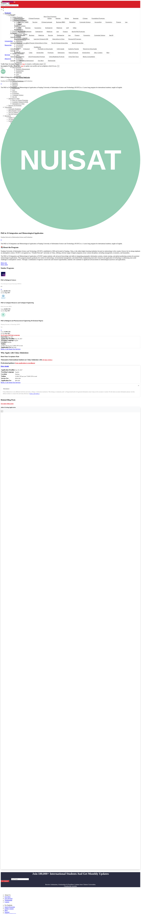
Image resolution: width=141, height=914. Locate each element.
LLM (67, 28)
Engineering (20, 71)
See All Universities (77, 43)
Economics (109, 22)
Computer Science (85, 22)
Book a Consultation (89, 56)
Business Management (23, 69)
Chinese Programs (34, 18)
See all (20, 24)
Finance (18, 76)
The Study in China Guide (45, 49)
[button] (5, 366)
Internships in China (58, 39)
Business (15, 83)
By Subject (11, 79)
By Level (12, 14)
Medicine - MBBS (23, 22)
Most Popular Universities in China (36, 43)
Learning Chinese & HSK (41, 39)
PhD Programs (16, 67)
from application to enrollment (25, 363)
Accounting (98, 22)
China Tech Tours (73, 56)
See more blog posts (7, 403)
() (1, 289)
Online (49, 18)
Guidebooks (37, 47)
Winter (67, 18)
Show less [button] (4, 263)
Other (74, 28)
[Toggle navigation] (1, 9)
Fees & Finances (73, 52)
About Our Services (14, 349)
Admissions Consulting (17, 56)
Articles (12, 51)
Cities (30, 52)
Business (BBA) (60, 22)
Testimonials (51, 60)
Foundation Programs (98, 18)
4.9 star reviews (47, 360)
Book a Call (4, 349)
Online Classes (14, 49)
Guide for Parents (73, 49)
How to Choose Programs (22, 39)
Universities (9, 41)
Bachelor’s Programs (20, 20)
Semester (76, 18)
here (23, 64)
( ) (1, 83)
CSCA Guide (60, 49)
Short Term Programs (50, 16)
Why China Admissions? (26, 60)
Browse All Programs (74, 39)
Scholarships (86, 52)
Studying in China (15, 37)
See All (111, 35)
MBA (19, 28)
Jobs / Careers (98, 52)
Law (17, 74)
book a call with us (34, 393)
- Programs (9, 9)
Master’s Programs (20, 26)
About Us (8, 59)
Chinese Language (46, 22)
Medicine (19, 62)
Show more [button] (4, 264)
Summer (58, 18)
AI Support (26, 49)
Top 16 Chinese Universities (59, 43)
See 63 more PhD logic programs (10, 335)
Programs (8, 13)
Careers (7, 902)
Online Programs (19, 18)
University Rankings (16, 43)
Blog (108, 52)
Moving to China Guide (90, 49)
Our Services (8, 898)
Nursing (14, 86)
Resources (8, 45)
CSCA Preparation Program (36, 56)
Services (7, 55)
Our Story (41, 60)
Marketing (72, 22)
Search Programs (10, 907)
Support (12, 60)
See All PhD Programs (78, 31)
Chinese (85, 18)
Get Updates (5, 881)
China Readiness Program (56, 56)
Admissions (61, 52)
